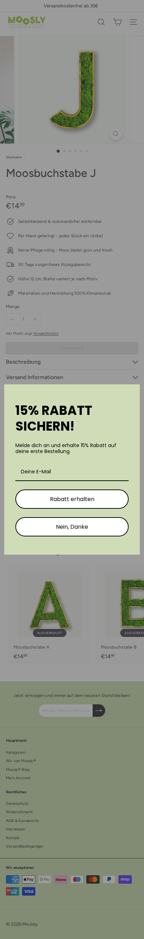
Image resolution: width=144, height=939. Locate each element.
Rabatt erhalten (72, 499)
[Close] (131, 392)
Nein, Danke (72, 527)
